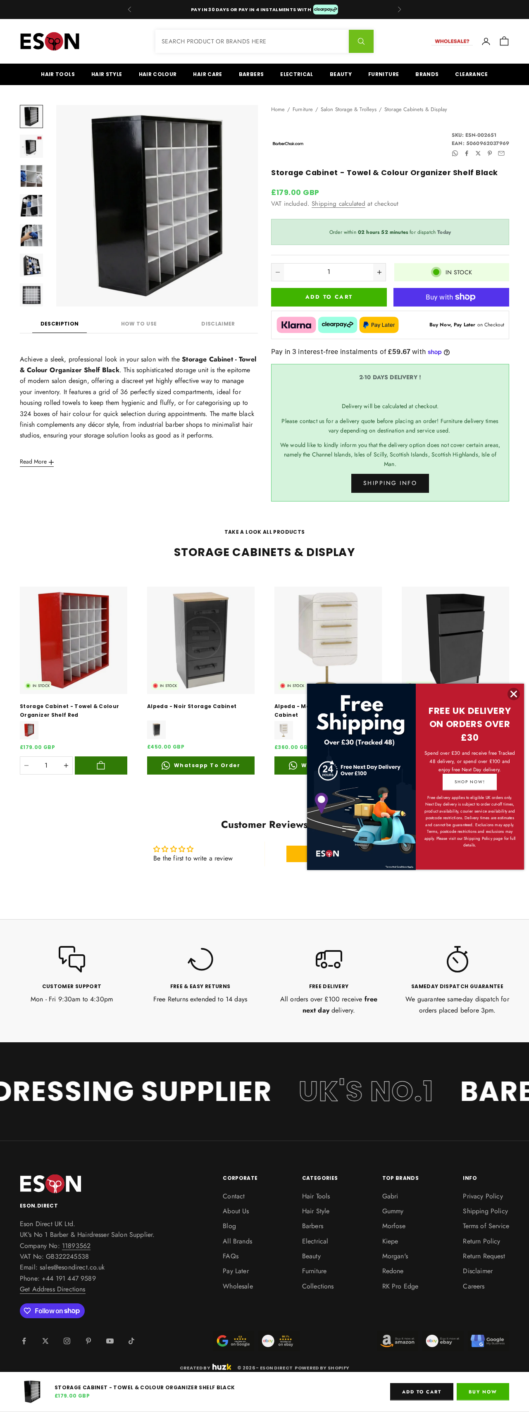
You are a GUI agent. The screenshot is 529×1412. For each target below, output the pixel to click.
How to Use (139, 323)
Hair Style (106, 74)
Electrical (296, 74)
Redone (393, 1271)
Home (278, 109)
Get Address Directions (53, 1289)
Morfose (393, 1226)
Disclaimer (218, 323)
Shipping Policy (485, 1211)
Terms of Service (486, 1226)
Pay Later (235, 1271)
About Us (236, 1211)
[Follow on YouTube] (110, 1341)
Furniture (383, 74)
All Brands (237, 1241)
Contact (234, 1196)
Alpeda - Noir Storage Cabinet (191, 706)
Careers (473, 1286)
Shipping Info (390, 483)
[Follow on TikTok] (131, 1341)
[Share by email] (501, 153)
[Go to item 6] (31, 265)
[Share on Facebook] (466, 153)
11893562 (76, 1245)
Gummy (393, 1211)
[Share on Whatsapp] (455, 153)
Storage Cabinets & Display (415, 109)
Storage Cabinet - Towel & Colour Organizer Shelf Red (69, 710)
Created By (195, 1367)
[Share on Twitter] (478, 153)
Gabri (390, 1196)
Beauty (341, 74)
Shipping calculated (338, 203)
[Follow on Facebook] (24, 1341)
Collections (318, 1286)
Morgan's (395, 1256)
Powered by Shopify (322, 1368)
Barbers (251, 74)
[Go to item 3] (31, 176)
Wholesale (238, 1286)
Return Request (484, 1256)
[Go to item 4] (31, 205)
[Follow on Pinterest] (88, 1341)
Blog (229, 1226)
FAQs (230, 1256)
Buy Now (483, 1391)
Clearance (471, 74)
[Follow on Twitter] (45, 1341)
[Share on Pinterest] (489, 153)
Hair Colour (158, 74)
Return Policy (481, 1241)
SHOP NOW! (470, 782)
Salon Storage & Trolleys (349, 109)
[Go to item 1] (31, 116)
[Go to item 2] (31, 146)
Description (60, 323)
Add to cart (329, 297)
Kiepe (390, 1241)
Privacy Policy (483, 1196)
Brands (426, 74)
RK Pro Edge (400, 1286)
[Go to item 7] (31, 295)
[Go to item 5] (31, 235)
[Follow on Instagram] (67, 1341)
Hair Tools (58, 74)
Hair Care (207, 74)
